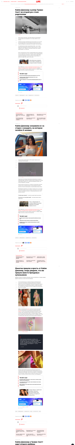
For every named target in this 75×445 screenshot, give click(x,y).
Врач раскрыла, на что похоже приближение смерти (41, 115)
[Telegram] (27, 100)
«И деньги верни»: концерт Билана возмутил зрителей (41, 257)
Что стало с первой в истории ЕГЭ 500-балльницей (20, 434)
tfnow (22, 177)
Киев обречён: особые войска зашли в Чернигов (30, 118)
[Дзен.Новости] (23, 100)
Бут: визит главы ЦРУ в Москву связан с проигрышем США (20, 115)
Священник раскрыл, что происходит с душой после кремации (30, 115)
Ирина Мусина (20, 234)
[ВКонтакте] (29, 100)
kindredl (23, 331)
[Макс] (25, 100)
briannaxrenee (26, 331)
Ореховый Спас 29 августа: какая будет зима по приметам (20, 257)
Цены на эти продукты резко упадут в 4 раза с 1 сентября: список (41, 119)
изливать (19, 311)
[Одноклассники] (31, 100)
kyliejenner (19, 34)
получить (28, 308)
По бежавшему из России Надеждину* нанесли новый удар (41, 261)
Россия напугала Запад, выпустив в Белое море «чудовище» (19, 119)
